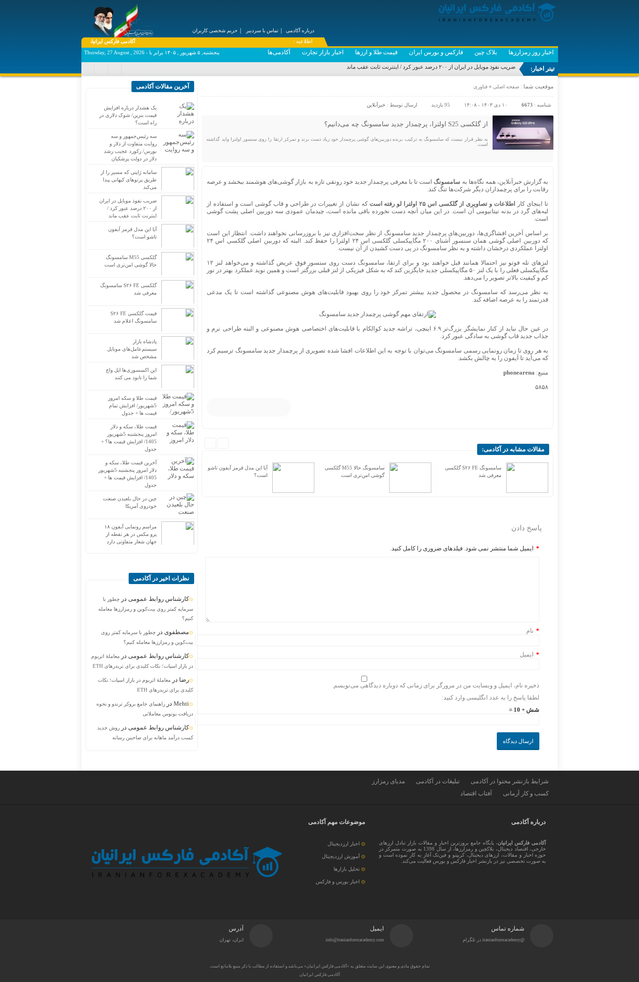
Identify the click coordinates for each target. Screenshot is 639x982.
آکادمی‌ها (279, 52)
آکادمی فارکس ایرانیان (319, 974)
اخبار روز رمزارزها (531, 52)
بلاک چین (485, 52)
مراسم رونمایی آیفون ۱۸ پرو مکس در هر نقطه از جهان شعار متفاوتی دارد (130, 534)
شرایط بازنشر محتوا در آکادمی (510, 781)
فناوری (480, 86)
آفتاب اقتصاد (476, 793)
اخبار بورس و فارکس (338, 881)
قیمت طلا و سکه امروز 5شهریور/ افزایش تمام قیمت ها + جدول (132, 405)
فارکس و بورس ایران (436, 52)
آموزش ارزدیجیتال (341, 856)
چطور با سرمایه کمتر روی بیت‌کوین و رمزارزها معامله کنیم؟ (145, 608)
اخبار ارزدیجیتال (343, 843)
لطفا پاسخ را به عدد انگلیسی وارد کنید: (490, 697)
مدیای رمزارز (388, 781)
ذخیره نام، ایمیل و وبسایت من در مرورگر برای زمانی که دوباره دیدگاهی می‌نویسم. (435, 685)
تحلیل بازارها (347, 869)
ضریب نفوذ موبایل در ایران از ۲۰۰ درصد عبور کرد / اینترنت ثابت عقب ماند (431, 67)
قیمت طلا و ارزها (376, 52)
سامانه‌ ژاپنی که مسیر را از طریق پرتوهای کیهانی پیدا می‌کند (129, 179)
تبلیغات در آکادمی (438, 781)
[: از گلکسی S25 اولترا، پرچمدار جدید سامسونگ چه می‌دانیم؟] (210, 89)
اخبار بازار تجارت (323, 52)
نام (530, 630)
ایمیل (527, 654)
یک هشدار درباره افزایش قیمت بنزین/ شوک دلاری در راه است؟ (128, 115)
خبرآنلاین (376, 105)
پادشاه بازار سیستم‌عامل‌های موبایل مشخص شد (132, 349)
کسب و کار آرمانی (526, 793)
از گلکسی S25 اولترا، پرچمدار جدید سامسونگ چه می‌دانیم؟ (406, 124)
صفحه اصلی (505, 86)
